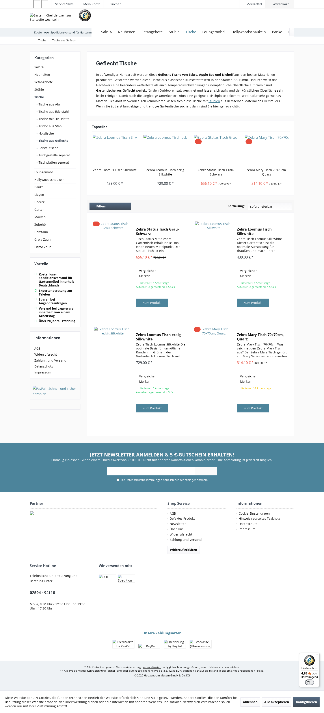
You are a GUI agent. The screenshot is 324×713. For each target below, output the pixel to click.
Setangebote (43, 82)
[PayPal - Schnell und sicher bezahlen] (55, 391)
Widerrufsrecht (45, 354)
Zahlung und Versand (50, 360)
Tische (39, 97)
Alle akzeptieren (276, 702)
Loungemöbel (44, 172)
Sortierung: (236, 206)
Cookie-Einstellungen (254, 513)
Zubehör (40, 224)
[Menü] (317, 655)
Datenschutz (43, 366)
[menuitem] (279, 4)
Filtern (100, 206)
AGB (37, 348)
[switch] (309, 682)
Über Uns (177, 529)
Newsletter (178, 524)
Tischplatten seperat (53, 162)
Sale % (39, 67)
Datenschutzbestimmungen (144, 480)
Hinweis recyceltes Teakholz (259, 518)
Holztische (46, 133)
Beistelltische (48, 148)
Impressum (42, 372)
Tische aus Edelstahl (53, 111)
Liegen (39, 194)
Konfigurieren (306, 702)
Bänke (38, 187)
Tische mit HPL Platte (53, 119)
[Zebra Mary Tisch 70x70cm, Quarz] (267, 150)
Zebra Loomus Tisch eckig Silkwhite (165, 172)
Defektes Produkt (182, 518)
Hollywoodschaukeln (49, 179)
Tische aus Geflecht (53, 141)
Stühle (39, 89)
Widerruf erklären (183, 550)
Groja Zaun (42, 239)
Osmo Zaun (42, 247)
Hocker (39, 202)
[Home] (94, 32)
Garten (39, 209)
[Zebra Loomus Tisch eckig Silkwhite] (165, 150)
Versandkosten (152, 667)
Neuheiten (42, 74)
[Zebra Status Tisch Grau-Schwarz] (216, 150)
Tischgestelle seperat (54, 155)
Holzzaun (41, 232)
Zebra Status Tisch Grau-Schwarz (216, 172)
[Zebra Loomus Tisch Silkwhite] (115, 150)
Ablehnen (250, 702)
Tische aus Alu (49, 104)
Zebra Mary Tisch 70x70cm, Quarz (266, 172)
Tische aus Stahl (50, 126)
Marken (40, 217)
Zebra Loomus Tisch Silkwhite (115, 170)
